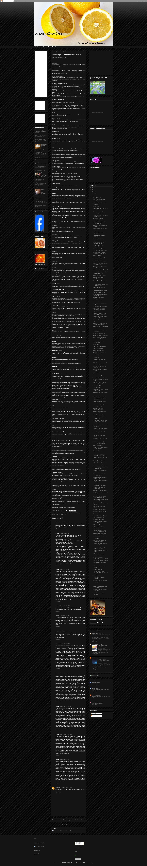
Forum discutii (52, 46)
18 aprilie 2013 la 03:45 (65, 643)
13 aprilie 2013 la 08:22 (65, 569)
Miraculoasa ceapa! (97, 584)
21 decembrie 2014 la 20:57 (66, 706)
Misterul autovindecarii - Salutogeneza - (98, 298)
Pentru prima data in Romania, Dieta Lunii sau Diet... (100, 516)
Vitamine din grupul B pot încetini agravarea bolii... (99, 212)
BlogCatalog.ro (37, 850)
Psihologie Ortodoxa (96, 634)
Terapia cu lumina (97, 255)
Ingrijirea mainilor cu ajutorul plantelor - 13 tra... (99, 478)
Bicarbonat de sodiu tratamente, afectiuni (44, 146)
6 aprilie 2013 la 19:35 (64, 533)
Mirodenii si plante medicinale (100, 490)
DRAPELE (77, 842)
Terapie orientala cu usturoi (99, 275)
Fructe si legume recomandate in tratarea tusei (100, 285)
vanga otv (66, 512)
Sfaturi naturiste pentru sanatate (100, 377)
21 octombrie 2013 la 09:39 (66, 673)
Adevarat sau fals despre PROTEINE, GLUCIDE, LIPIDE (99, 310)
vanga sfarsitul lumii (73, 512)
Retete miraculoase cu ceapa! (100, 513)
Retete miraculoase (38, 214)
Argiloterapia (96, 206)
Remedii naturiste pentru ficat (100, 306)
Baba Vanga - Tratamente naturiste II (60, 57)
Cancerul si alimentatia (98, 519)
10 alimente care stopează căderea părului (99, 353)
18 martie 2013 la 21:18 (65, 522)
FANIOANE (77, 843)
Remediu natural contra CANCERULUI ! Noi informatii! (100, 557)
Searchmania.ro (78, 847)
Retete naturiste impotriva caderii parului (99, 488)
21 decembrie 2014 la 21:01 (66, 759)
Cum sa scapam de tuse (99, 301)
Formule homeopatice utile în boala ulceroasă (100, 258)
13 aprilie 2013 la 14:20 (65, 605)
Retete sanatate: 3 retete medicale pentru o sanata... (100, 249)
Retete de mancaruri (97, 695)
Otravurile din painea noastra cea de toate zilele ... (100, 267)
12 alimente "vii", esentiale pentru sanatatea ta (99, 360)
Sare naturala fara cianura (99, 396)
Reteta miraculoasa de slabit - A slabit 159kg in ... (100, 590)
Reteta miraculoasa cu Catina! (100, 511)
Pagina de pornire (40, 46)
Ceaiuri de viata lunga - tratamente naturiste (98, 246)
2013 (93, 189)
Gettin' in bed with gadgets (97, 703)
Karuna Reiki (96, 344)
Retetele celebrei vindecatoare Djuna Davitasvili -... (100, 448)
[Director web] (75, 855)
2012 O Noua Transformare (99, 658)
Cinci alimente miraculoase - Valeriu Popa (99, 417)
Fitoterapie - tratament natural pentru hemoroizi (100, 405)
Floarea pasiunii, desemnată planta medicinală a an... (100, 317)
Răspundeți (58, 528)
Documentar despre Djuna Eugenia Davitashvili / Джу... (100, 531)
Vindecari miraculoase (97, 633)
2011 (93, 193)
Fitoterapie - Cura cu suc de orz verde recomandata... (100, 209)
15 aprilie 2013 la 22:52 (65, 615)
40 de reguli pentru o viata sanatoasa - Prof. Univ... (99, 484)
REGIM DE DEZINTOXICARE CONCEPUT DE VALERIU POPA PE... (100, 422)
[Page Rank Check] (78, 859)
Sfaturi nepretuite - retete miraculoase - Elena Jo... (99, 554)
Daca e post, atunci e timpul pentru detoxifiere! (99, 338)
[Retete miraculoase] (39, 230)
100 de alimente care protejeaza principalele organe (100, 327)
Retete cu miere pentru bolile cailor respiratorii (100, 222)
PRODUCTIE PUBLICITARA (80, 844)
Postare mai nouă (56, 820)
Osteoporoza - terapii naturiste (100, 465)
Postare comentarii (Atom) (72, 824)
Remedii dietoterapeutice (99, 375)
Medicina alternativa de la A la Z (100, 261)
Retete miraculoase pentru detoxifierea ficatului (99, 497)
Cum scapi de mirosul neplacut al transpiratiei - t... (100, 272)
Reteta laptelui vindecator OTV (100, 560)
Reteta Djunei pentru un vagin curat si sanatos (100, 439)
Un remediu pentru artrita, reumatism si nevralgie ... (99, 454)
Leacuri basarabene (98, 445)
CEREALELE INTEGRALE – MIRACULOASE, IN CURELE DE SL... (100, 573)
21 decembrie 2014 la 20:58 (66, 734)
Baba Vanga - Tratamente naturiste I (60, 59)
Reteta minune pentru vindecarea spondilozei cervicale (40, 131)
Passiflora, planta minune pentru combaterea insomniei (100, 429)
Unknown (58, 787)
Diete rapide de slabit (98, 524)
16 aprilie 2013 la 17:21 (65, 631)
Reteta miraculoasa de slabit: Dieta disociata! (100, 522)
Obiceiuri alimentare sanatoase (100, 335)
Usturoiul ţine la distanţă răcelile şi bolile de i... (100, 390)
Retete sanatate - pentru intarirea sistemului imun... (100, 253)
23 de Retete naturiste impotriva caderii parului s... (100, 481)
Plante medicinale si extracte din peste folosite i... (100, 216)
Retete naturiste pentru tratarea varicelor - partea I (100, 474)
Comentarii (95, 716)
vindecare (63, 514)
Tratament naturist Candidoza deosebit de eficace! (40, 161)
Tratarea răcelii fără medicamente (97, 386)
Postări (94, 713)
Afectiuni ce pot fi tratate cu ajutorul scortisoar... (99, 541)
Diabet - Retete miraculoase (99, 462)
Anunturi (76, 851)
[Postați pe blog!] (71, 510)
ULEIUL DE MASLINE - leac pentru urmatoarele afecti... (100, 314)
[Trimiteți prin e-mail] (69, 510)
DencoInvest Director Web (39, 842)
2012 (93, 191)
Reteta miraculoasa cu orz (99, 509)
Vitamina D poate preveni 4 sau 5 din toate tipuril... (100, 500)
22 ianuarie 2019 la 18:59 (66, 787)
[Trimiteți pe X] (72, 510)
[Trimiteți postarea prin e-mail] (67, 510)
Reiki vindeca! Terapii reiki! (99, 346)
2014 (93, 187)
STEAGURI (80, 842)
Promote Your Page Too (39, 231)
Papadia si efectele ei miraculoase (98, 239)
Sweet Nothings (96, 682)
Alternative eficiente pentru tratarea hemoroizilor (99, 402)
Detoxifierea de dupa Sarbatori (100, 269)
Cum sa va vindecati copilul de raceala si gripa (100, 295)
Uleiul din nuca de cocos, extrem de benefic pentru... (101, 363)
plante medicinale (60, 512)
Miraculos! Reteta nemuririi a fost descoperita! (100, 370)
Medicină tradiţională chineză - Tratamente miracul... (100, 587)
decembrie (96, 197)
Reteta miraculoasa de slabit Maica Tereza (100, 581)
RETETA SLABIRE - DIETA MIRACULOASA (99, 242)
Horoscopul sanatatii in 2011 (99, 333)
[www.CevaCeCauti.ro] (39, 846)
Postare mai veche (80, 820)
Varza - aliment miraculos (99, 460)
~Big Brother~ (95, 688)
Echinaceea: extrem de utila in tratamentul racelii (100, 383)
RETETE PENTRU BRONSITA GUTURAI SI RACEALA (100, 291)
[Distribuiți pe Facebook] (74, 510)
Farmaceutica (37, 853)
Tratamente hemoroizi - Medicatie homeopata (98, 409)
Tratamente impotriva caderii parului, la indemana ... (100, 324)
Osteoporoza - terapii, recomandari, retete (98, 219)
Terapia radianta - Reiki (98, 350)
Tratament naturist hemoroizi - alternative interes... (100, 412)
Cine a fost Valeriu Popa (98, 414)
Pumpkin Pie (95, 702)
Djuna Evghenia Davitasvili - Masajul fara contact (99, 534)
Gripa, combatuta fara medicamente (98, 341)
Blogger (92, 862)
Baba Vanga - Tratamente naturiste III (99, 432)
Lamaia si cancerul (97, 372)
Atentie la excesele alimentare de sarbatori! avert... (100, 264)
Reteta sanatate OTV (98, 569)
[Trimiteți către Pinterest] (75, 510)
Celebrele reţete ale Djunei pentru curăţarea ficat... (99, 442)
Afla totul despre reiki (98, 348)
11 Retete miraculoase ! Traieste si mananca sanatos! (100, 458)
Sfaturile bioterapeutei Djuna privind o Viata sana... (100, 547)
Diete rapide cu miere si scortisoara (98, 527)
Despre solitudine (95, 683)
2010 (93, 196)
